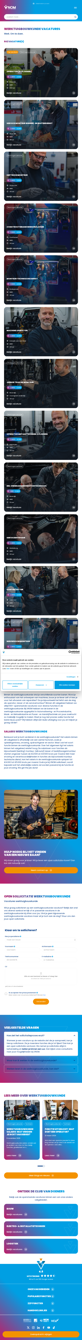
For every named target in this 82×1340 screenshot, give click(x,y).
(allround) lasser (43, 751)
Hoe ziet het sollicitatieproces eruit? (25, 1035)
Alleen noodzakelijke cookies (15, 685)
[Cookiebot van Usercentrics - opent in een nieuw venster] (70, 652)
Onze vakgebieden (39, 1289)
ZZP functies (35, 1303)
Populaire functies (39, 1296)
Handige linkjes (37, 1310)
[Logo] (10, 7)
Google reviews (47, 1279)
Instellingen (71, 677)
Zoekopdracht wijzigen (41, 1334)
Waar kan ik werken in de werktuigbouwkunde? (32, 1060)
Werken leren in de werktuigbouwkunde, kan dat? (33, 1068)
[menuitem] (41, 17)
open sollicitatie (55, 860)
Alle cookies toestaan (67, 685)
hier (8, 668)
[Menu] (75, 7)
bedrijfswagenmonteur (65, 751)
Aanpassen (40, 685)
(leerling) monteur (25, 751)
